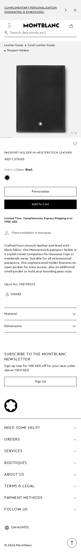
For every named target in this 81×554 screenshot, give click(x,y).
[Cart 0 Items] (73, 29)
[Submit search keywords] (6, 33)
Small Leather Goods (41, 45)
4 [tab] (2, 137)
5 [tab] (6, 137)
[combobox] (40, 34)
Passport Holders (18, 50)
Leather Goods (13, 45)
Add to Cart (40, 204)
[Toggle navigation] (9, 25)
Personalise (40, 191)
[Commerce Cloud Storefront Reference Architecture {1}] (41, 25)
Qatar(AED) (20, 527)
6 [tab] (10, 137)
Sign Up (40, 381)
